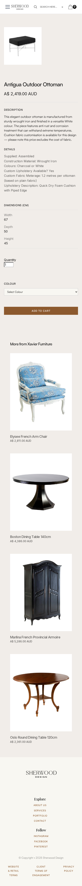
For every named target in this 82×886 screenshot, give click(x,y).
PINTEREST (41, 846)
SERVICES (40, 810)
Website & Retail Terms (13, 871)
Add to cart (41, 310)
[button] (7, 6)
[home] (20, 7)
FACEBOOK (41, 841)
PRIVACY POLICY (68, 868)
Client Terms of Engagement (41, 871)
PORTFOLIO (40, 815)
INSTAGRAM (41, 836)
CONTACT (40, 820)
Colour (10, 283)
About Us (40, 805)
